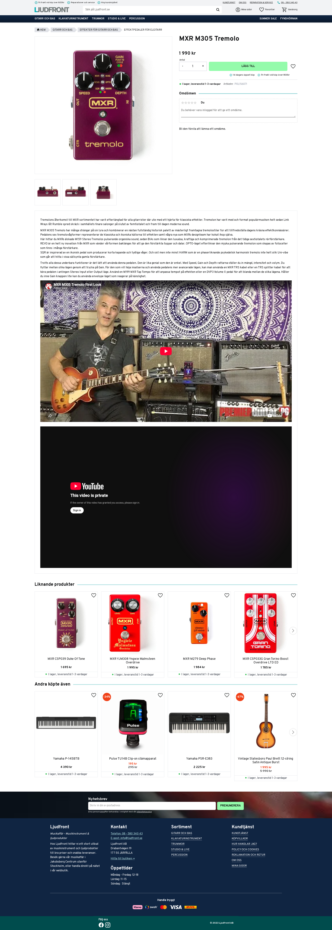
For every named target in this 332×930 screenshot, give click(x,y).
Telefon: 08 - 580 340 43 (127, 834)
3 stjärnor (188, 102)
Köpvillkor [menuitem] (240, 838)
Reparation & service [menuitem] (261, 3)
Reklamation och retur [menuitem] (248, 855)
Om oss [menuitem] (242, 3)
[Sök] (218, 9)
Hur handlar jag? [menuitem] (244, 844)
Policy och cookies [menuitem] (245, 849)
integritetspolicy (144, 812)
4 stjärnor (191, 102)
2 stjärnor (185, 102)
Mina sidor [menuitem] (239, 866)
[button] (266, 9)
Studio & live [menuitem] (117, 18)
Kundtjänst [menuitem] (229, 3)
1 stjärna (182, 102)
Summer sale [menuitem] (268, 18)
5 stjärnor (195, 102)
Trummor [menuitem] (98, 18)
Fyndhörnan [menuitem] (288, 18)
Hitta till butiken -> (123, 858)
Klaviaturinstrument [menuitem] (73, 18)
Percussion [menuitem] (137, 18)
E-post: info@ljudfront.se (126, 838)
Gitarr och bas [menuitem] (45, 18)
